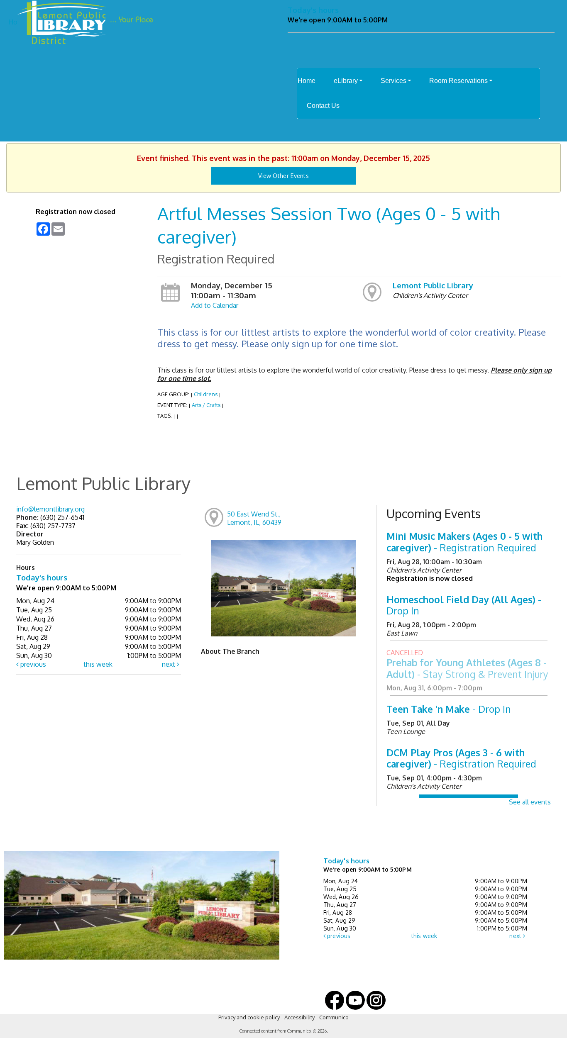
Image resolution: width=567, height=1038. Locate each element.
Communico (334, 1017)
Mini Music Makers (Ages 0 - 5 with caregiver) (464, 541)
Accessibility (299, 1017)
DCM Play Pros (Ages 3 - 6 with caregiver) (461, 758)
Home (306, 80)
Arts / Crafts (206, 405)
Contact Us (323, 105)
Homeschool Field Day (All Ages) (463, 605)
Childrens (206, 394)
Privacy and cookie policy (249, 1017)
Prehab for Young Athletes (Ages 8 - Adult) (467, 668)
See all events (530, 802)
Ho (12, 22)
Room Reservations (459, 80)
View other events (283, 175)
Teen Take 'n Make (448, 709)
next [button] (169, 664)
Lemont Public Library (433, 285)
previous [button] (32, 664)
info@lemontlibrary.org (50, 509)
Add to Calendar (214, 305)
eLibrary (346, 80)
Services (394, 80)
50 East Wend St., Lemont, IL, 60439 (254, 518)
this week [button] (97, 664)
